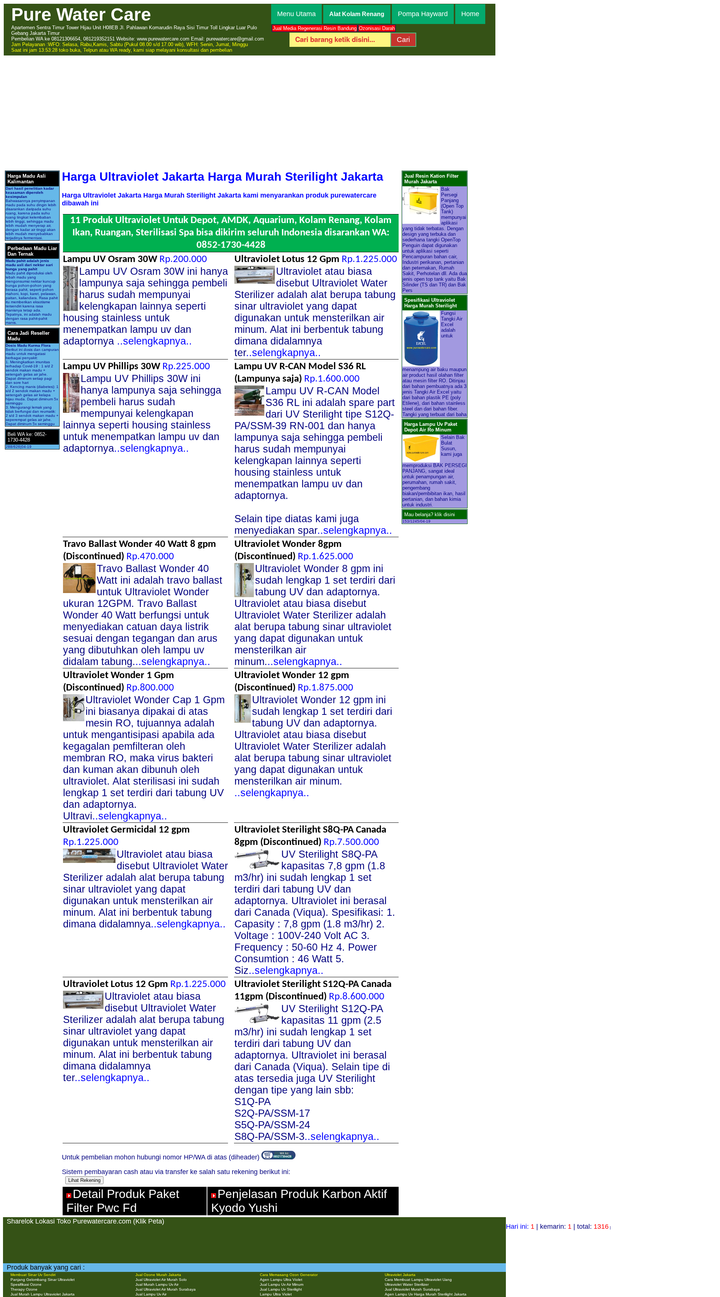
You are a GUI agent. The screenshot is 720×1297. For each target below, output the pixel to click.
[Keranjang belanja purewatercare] (278, 1157)
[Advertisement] (360, 112)
